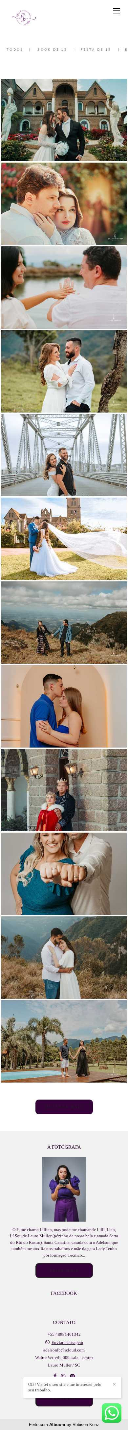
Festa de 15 (96, 49)
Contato (64, 1399)
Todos (15, 49)
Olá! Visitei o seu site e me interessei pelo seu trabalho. (64, 1387)
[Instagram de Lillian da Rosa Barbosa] (63, 1376)
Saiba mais (64, 1270)
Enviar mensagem (67, 1342)
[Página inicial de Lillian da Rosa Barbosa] (23, 17)
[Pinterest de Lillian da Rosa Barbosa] (72, 1376)
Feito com (64, 1424)
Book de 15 (52, 49)
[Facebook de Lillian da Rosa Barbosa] (54, 1376)
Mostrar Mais (64, 1107)
